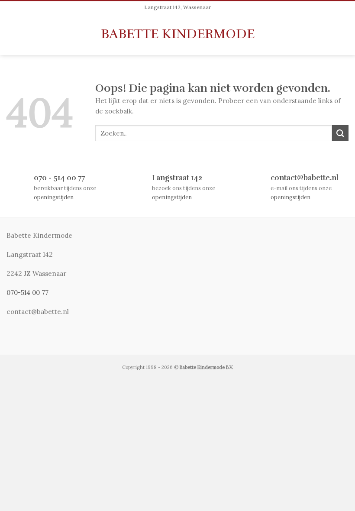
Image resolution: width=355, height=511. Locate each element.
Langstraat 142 (177, 177)
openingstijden (54, 197)
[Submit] (340, 133)
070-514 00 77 (27, 292)
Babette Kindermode (178, 33)
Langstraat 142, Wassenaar (177, 7)
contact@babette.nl (305, 177)
